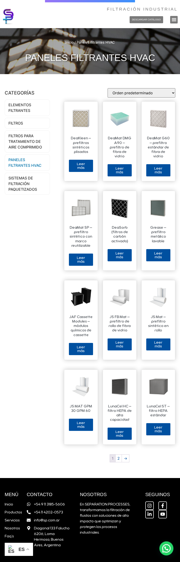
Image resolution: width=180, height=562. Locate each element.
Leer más (81, 166)
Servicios (11, 520)
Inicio (69, 42)
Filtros (15, 123)
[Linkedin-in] (149, 514)
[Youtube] (162, 514)
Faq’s (9, 536)
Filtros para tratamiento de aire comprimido (25, 141)
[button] (174, 19)
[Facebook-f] (162, 505)
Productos (11, 512)
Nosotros (11, 528)
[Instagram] (149, 505)
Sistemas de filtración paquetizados (22, 184)
